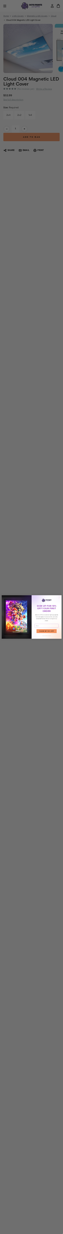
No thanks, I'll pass (47, 635)
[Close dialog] (59, 597)
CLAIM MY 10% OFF (46, 631)
